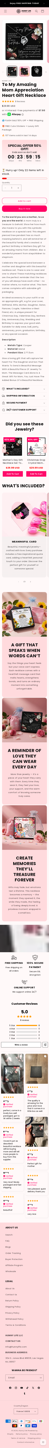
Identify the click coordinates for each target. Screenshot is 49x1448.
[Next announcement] (44, 3)
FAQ (7, 1241)
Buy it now (24, 208)
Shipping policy (34, 1438)
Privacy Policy (12, 1313)
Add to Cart (13, 474)
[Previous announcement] (5, 3)
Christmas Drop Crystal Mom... (36, 461)
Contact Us (11, 1294)
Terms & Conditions (15, 1325)
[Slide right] (46, 72)
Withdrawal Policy (14, 1319)
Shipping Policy (13, 1306)
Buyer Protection (14, 1259)
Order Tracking (13, 1253)
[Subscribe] (40, 1378)
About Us (10, 1288)
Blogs (8, 1247)
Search (9, 1234)
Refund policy (21, 1434)
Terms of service (18, 1438)
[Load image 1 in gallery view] (12, 71)
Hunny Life (23, 1431)
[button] (5, 11)
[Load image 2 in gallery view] (24, 71)
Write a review (21, 1045)
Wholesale (10, 1271)
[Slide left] (3, 72)
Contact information (25, 1442)
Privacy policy (36, 1434)
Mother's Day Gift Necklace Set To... (13, 461)
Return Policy (12, 1300)
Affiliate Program (14, 1265)
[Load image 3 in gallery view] (36, 71)
